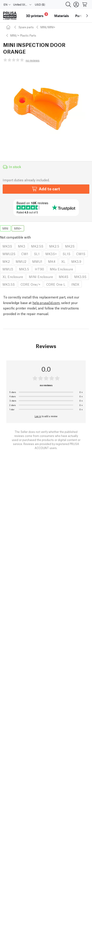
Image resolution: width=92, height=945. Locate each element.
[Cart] (84, 4)
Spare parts (26, 27)
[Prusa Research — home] (10, 16)
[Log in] (76, 4)
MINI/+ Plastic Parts (23, 35)
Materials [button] (61, 16)
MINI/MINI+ (47, 27)
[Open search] (68, 4)
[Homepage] (9, 27)
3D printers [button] (36, 15)
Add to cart (49, 188)
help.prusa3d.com (46, 302)
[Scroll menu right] (87, 15)
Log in (38, 416)
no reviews (33, 60)
